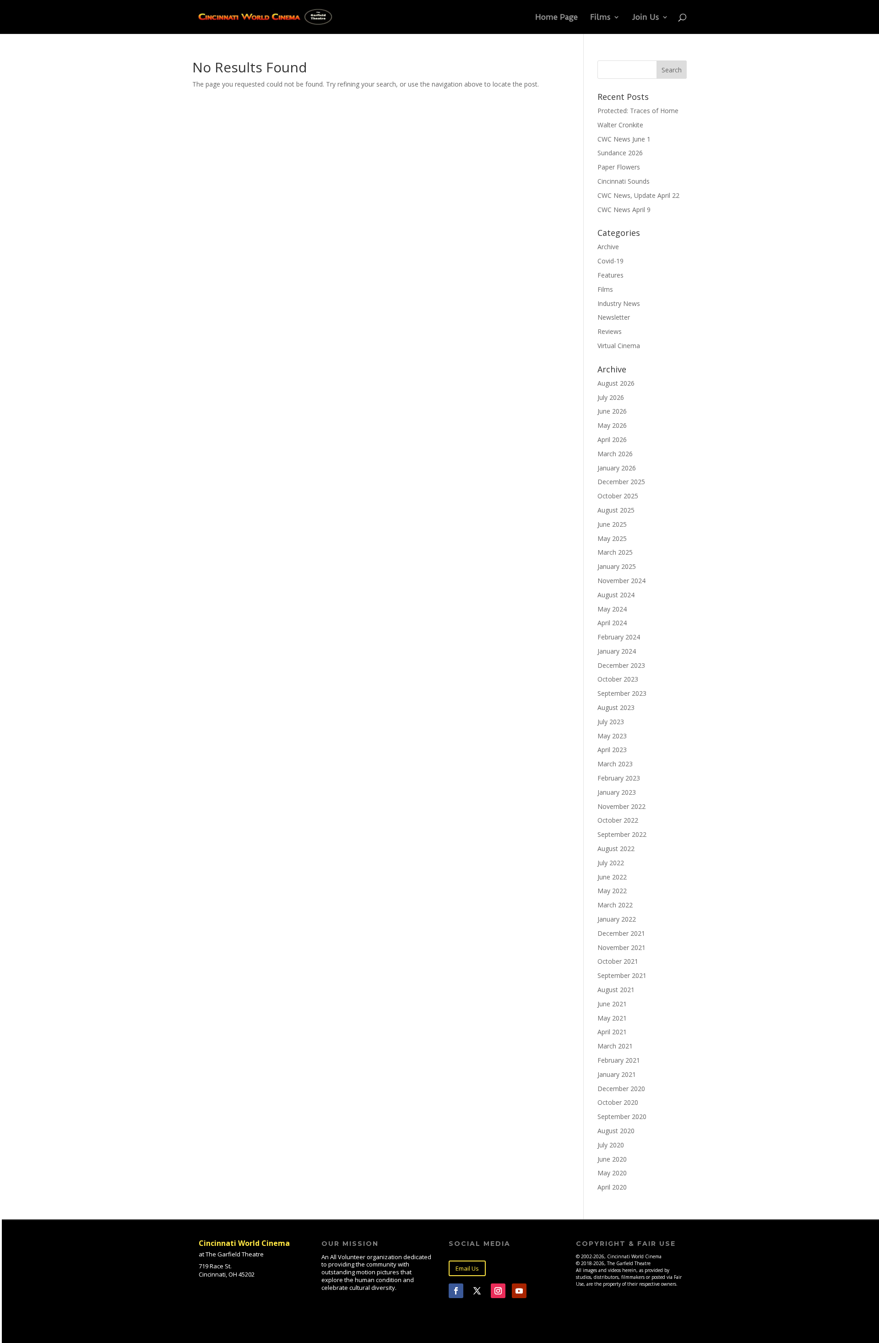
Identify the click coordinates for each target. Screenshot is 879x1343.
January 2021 (616, 1074)
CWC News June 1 (624, 139)
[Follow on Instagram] (498, 1290)
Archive (608, 246)
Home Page (556, 18)
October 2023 (617, 679)
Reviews (609, 331)
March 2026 (615, 453)
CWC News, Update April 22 (638, 195)
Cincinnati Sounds (623, 181)
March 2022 (615, 905)
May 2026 (612, 425)
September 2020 (621, 1116)
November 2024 (621, 580)
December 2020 (621, 1088)
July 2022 (610, 862)
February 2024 (618, 637)
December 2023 (621, 665)
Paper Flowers (618, 167)
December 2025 (621, 481)
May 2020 (612, 1172)
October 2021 (617, 961)
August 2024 (616, 594)
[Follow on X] (477, 1290)
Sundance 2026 (620, 152)
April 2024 (612, 622)
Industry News (618, 303)
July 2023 (610, 721)
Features (610, 275)
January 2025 (616, 566)
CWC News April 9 (624, 209)
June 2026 (612, 411)
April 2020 (612, 1187)
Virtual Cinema (618, 345)
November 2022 (621, 806)
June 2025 (612, 524)
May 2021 (612, 1018)
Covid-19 (610, 261)
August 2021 (616, 989)
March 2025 (615, 552)
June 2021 (612, 1003)
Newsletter (613, 317)
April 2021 (612, 1031)
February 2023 (618, 778)
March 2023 (615, 763)
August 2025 (616, 510)
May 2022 (612, 890)
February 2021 (618, 1060)
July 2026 (610, 397)
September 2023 (621, 693)
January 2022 (616, 919)
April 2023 (612, 749)
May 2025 (612, 538)
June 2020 (612, 1159)
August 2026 (616, 383)
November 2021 (621, 947)
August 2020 (616, 1130)
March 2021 (615, 1046)
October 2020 (617, 1102)
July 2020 (610, 1145)
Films (600, 18)
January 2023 (616, 792)
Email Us (467, 1268)
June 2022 (612, 877)
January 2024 (616, 651)
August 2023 (616, 707)
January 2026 (616, 468)
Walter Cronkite (620, 124)
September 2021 (621, 975)
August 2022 (616, 848)
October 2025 (617, 495)
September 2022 (621, 834)
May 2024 (612, 609)
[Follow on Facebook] (456, 1290)
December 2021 (621, 933)
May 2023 (612, 736)
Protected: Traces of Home (637, 110)
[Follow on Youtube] (519, 1290)
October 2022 (617, 820)
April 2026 (612, 439)
